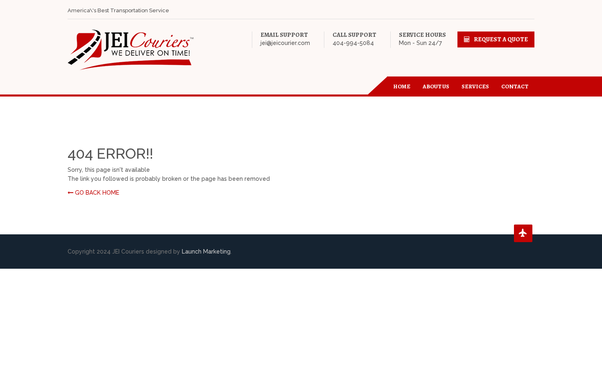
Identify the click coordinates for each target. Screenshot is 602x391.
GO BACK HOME (96, 192)
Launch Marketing (206, 251)
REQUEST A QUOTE (501, 39)
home (401, 86)
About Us (436, 86)
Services (475, 86)
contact (514, 86)
